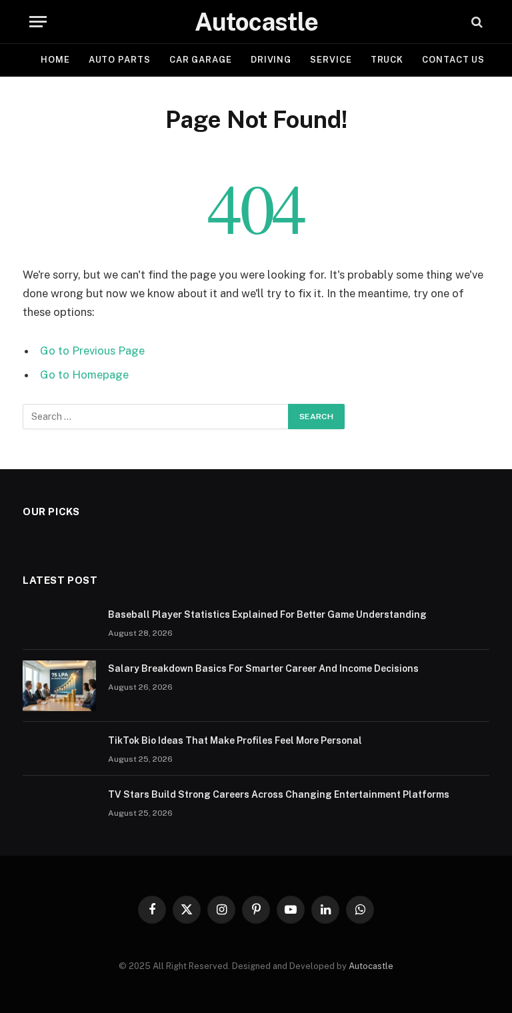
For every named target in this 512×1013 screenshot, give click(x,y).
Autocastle (371, 966)
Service (330, 60)
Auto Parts (120, 60)
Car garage (200, 60)
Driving (271, 60)
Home (55, 60)
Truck (387, 60)
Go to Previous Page (92, 350)
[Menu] (38, 22)
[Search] (476, 22)
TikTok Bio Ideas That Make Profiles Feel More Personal (235, 740)
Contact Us (453, 60)
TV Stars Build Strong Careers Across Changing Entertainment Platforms (278, 794)
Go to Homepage (84, 374)
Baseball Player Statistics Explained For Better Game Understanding (267, 614)
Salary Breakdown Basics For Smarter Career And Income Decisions (263, 668)
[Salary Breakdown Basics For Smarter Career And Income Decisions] (59, 685)
